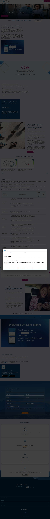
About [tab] (40, 252)
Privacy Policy (6, 263)
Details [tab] (25, 252)
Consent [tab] (10, 252)
